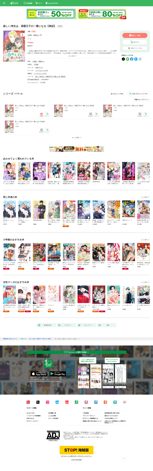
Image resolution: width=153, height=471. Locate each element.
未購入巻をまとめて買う (140, 94)
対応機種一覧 (52, 413)
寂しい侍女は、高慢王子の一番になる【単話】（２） (79, 107)
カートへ (136, 42)
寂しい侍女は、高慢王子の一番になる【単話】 (50, 76)
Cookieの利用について (111, 418)
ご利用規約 (86, 413)
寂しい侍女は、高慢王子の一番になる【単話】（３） (128, 107)
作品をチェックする (136, 48)
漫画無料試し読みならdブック (10, 338)
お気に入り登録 (118, 94)
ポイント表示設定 (53, 418)
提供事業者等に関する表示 (112, 413)
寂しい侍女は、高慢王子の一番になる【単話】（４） (30, 123)
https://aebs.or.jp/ (69, 439)
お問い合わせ (30, 418)
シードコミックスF (41, 70)
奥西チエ (36, 35)
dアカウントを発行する (69, 456)
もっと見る (144, 197)
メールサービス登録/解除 (34, 415)
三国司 (29, 35)
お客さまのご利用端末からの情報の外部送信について (115, 421)
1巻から (137, 99)
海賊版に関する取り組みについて (92, 421)
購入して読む (136, 35)
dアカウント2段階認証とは (90, 418)
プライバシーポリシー (89, 415)
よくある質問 (52, 415)
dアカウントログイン (33, 421)
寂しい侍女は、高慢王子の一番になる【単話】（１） (30, 107)
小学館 (36, 64)
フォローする (41, 35)
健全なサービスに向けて (111, 415)
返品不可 (29, 45)
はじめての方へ (31, 413)
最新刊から (146, 99)
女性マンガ (39, 67)
